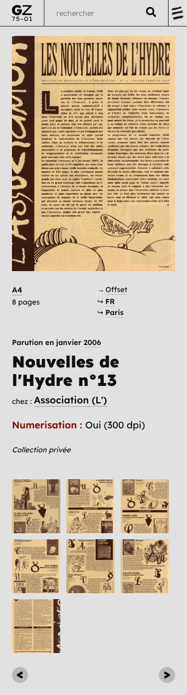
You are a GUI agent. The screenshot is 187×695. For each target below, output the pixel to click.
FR (110, 301)
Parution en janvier (56, 343)
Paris (114, 312)
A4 (17, 290)
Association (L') (70, 400)
